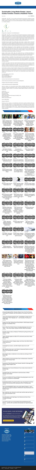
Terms (2, 468)
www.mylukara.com (8, 77)
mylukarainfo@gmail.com (8, 76)
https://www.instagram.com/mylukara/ (11, 82)
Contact (16, 468)
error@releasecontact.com (18, 105)
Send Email (6, 93)
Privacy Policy (7, 468)
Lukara (33, 34)
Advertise (11, 468)
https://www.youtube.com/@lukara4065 (11, 84)
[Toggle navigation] (18, 7)
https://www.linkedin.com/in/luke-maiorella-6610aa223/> (14, 80)
